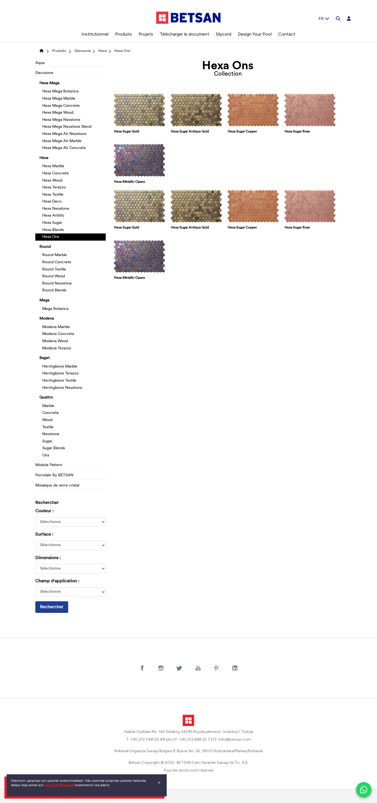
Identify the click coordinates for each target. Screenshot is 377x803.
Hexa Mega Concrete (61, 106)
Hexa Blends (53, 230)
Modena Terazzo (56, 348)
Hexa (102, 51)
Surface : (44, 534)
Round (45, 247)
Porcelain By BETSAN (54, 475)
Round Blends (54, 290)
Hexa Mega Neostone (61, 120)
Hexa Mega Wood (57, 113)
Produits (123, 34)
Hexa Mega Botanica (60, 91)
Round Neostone (57, 283)
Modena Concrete (58, 334)
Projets (146, 34)
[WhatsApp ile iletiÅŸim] (363, 789)
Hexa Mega (49, 83)
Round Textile (54, 269)
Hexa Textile (52, 195)
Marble (48, 406)
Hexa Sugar (52, 223)
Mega (44, 300)
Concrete (50, 413)
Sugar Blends (53, 448)
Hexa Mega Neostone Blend (66, 127)
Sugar (47, 441)
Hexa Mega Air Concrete (64, 148)
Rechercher (51, 607)
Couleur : (44, 511)
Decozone (83, 51)
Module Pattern (48, 465)
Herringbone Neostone (62, 388)
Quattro (46, 397)
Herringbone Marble (59, 367)
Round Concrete (56, 262)
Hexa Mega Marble (58, 99)
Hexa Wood (52, 181)
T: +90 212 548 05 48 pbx (149, 739)
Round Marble (54, 255)
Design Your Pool (255, 34)
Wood (47, 420)
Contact (286, 34)
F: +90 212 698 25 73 (193, 739)
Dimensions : (48, 558)
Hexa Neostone (55, 209)
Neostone (50, 434)
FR (321, 18)
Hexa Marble (53, 166)
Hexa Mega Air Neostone (64, 134)
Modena (46, 319)
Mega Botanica (55, 309)
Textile (48, 427)
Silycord (223, 34)
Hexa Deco (52, 202)
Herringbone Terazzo (60, 373)
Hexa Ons (122, 51)
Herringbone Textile (59, 381)
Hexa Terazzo (54, 187)
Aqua (39, 63)
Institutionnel (94, 34)
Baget (44, 358)
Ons (45, 455)
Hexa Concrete (55, 173)
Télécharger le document (184, 34)
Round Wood (53, 276)
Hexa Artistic (53, 216)
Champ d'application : (57, 581)
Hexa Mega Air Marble (61, 141)
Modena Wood (55, 341)
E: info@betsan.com (233, 739)
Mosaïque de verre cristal (57, 485)
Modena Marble (56, 327)
